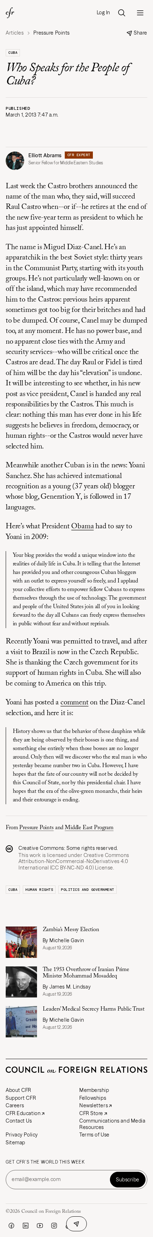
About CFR (18, 1090)
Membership (94, 1090)
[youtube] (40, 1225)
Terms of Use (94, 1134)
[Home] (10, 12)
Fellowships (92, 1098)
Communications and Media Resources (112, 1124)
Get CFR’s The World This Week (45, 1162)
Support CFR (21, 1098)
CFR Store (91, 1113)
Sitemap (15, 1142)
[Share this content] (76, 1224)
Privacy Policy (22, 1134)
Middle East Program (89, 828)
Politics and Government (87, 889)
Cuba (12, 52)
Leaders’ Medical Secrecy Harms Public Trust (93, 1009)
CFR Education (23, 1113)
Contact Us (19, 1121)
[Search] (122, 13)
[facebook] (11, 1225)
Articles (14, 33)
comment (74, 703)
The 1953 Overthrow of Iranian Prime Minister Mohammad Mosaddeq (86, 973)
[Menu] (140, 13)
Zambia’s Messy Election (71, 930)
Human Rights (39, 889)
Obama (82, 526)
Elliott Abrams (45, 155)
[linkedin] (25, 1225)
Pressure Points (36, 828)
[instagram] (54, 1225)
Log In (103, 13)
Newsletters (93, 1105)
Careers (15, 1105)
